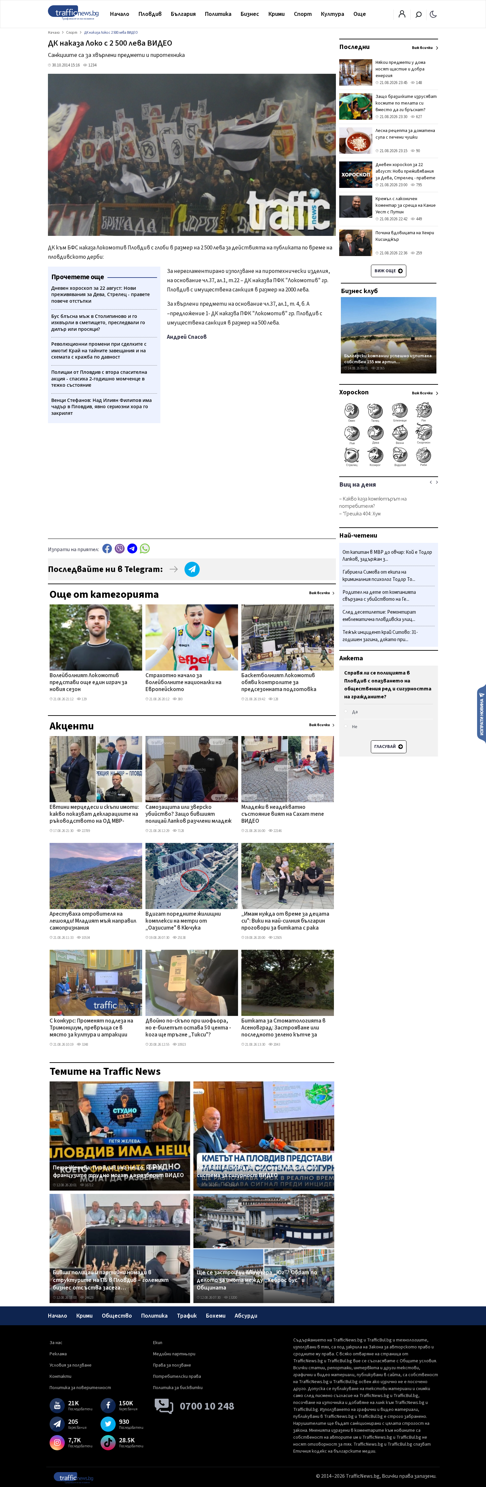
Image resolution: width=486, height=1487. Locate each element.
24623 (88, 1297)
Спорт (303, 14)
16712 (88, 1185)
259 (418, 253)
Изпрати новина (481, 713)
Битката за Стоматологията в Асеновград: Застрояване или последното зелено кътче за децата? (283, 1028)
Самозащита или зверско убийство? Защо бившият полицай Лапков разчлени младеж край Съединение (188, 815)
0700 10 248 (207, 1406)
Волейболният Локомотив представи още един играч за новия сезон (88, 683)
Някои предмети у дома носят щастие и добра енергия (400, 69)
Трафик (187, 1316)
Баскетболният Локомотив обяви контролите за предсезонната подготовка (278, 683)
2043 (276, 1044)
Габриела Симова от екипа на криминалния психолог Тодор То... (379, 576)
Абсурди (246, 1316)
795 (418, 185)
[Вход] (402, 16)
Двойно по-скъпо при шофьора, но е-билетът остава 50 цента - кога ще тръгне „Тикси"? (188, 1028)
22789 (85, 830)
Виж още (386, 271)
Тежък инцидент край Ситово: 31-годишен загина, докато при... (380, 636)
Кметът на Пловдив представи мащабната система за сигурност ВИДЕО (257, 1171)
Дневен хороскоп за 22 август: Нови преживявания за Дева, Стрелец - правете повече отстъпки (405, 174)
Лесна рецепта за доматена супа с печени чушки (405, 134)
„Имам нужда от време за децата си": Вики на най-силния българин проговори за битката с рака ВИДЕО (285, 922)
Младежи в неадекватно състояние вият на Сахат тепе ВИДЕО (282, 814)
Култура (332, 14)
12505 (277, 937)
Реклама (58, 1354)
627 (418, 117)
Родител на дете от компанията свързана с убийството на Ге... (379, 596)
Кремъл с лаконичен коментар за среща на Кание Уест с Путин (406, 205)
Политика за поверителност (80, 1387)
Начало (119, 14)
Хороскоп (354, 392)
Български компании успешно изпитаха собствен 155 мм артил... (388, 359)
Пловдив (150, 14)
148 (418, 83)
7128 (180, 830)
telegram (132, 548)
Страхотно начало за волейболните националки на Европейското (183, 683)
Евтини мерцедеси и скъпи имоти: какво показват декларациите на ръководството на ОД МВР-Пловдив (94, 815)
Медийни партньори (174, 1354)
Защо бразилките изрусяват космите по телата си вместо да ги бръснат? (406, 103)
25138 (181, 937)
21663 (232, 1185)
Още (359, 14)
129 (84, 699)
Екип (157, 1342)
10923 (181, 1044)
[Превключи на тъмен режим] (433, 14)
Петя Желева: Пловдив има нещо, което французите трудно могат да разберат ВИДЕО (118, 1171)
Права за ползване (172, 1365)
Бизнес (250, 14)
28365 (380, 368)
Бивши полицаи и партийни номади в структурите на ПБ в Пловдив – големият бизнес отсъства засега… (111, 1280)
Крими (276, 14)
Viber (120, 548)
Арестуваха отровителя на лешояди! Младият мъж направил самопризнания (93, 921)
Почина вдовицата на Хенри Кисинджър (405, 236)
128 (275, 699)
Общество (117, 1316)
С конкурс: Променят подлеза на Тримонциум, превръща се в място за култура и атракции (91, 1028)
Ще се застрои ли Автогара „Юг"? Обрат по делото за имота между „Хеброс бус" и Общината (257, 1280)
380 (179, 699)
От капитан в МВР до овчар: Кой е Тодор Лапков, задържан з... (387, 556)
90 (417, 151)
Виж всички (319, 592)
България (183, 14)
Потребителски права (177, 1376)
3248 (84, 1044)
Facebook (107, 548)
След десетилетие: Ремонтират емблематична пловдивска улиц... (379, 616)
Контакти (60, 1376)
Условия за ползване (71, 1365)
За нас (56, 1342)
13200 (232, 1297)
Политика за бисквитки (178, 1387)
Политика (218, 14)
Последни (354, 47)
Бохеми (215, 1316)
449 (418, 219)
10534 (85, 937)
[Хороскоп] (388, 465)
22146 (277, 830)
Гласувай (385, 746)
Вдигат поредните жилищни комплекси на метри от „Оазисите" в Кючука (183, 921)
